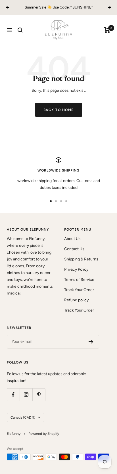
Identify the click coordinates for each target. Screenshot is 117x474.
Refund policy (76, 300)
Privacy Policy (76, 269)
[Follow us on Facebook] (13, 394)
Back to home (58, 110)
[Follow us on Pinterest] (38, 394)
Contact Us (74, 249)
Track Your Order (79, 289)
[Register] (91, 342)
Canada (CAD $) (23, 417)
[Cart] (107, 30)
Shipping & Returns (81, 259)
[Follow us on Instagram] (26, 394)
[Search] (20, 30)
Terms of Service (79, 279)
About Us (72, 238)
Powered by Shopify (43, 434)
